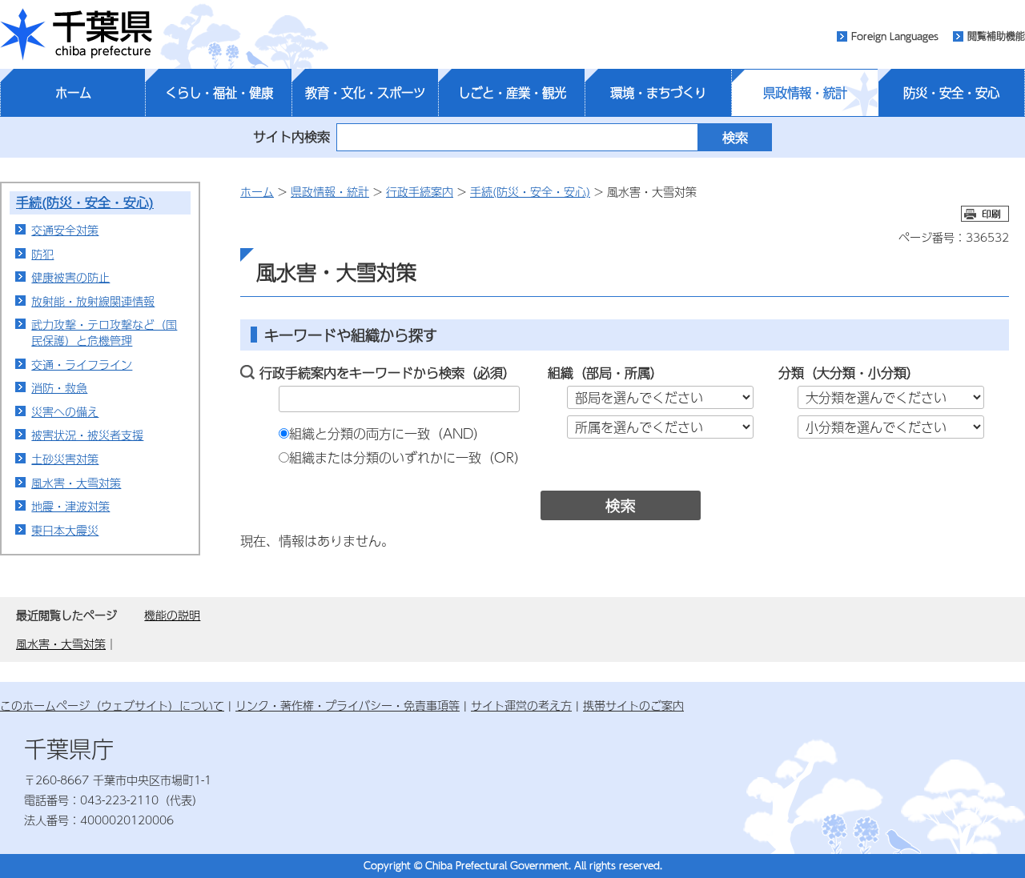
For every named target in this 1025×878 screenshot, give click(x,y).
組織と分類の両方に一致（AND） (387, 433)
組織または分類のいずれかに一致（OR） (408, 457)
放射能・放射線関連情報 (93, 301)
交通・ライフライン (81, 364)
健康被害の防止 (70, 277)
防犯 (42, 254)
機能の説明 (172, 614)
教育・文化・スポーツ (365, 92)
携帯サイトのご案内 (633, 705)
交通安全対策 (64, 230)
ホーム (73, 92)
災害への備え (64, 411)
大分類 (836, 373)
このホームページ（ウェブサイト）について (112, 705)
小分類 (887, 373)
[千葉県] (76, 34)
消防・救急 (59, 387)
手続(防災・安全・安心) (85, 202)
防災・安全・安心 (951, 92)
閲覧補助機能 (996, 36)
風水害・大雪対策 (76, 482)
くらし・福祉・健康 (219, 92)
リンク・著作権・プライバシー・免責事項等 (347, 705)
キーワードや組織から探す (350, 335)
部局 (599, 373)
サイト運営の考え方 (521, 705)
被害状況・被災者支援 (87, 434)
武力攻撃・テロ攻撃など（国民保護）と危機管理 (104, 332)
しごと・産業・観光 (512, 92)
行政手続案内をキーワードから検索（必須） (387, 373)
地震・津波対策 (70, 506)
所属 (637, 373)
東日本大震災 (64, 530)
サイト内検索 (291, 136)
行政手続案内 (419, 191)
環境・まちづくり (658, 92)
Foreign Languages (895, 36)
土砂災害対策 (64, 458)
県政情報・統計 (805, 92)
